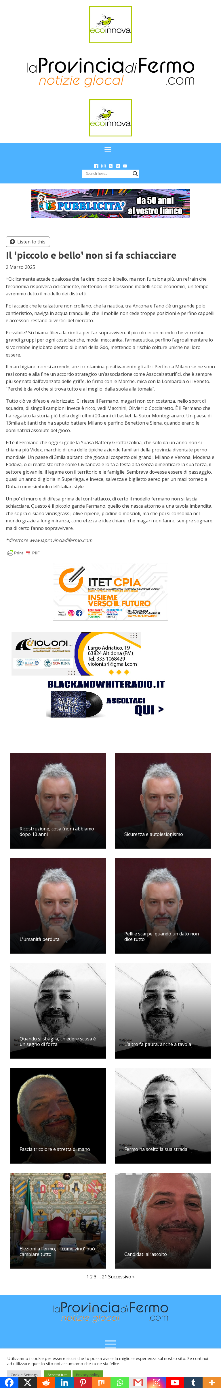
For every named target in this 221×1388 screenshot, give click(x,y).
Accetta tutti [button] (57, 1374)
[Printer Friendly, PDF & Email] (23, 552)
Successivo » (121, 1276)
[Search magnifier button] (135, 174)
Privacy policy (88, 1374)
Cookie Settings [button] (24, 1374)
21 (104, 1276)
